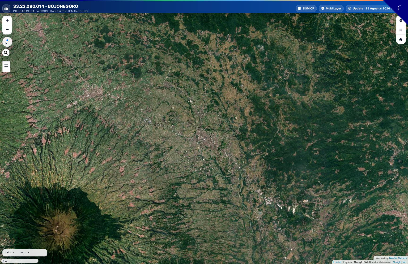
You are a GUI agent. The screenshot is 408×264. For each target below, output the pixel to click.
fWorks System (398, 258)
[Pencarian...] (5, 52)
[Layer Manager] (401, 20)
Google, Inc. (400, 262)
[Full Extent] (401, 39)
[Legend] (401, 30)
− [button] (7, 30)
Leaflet (337, 262)
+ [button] (7, 20)
